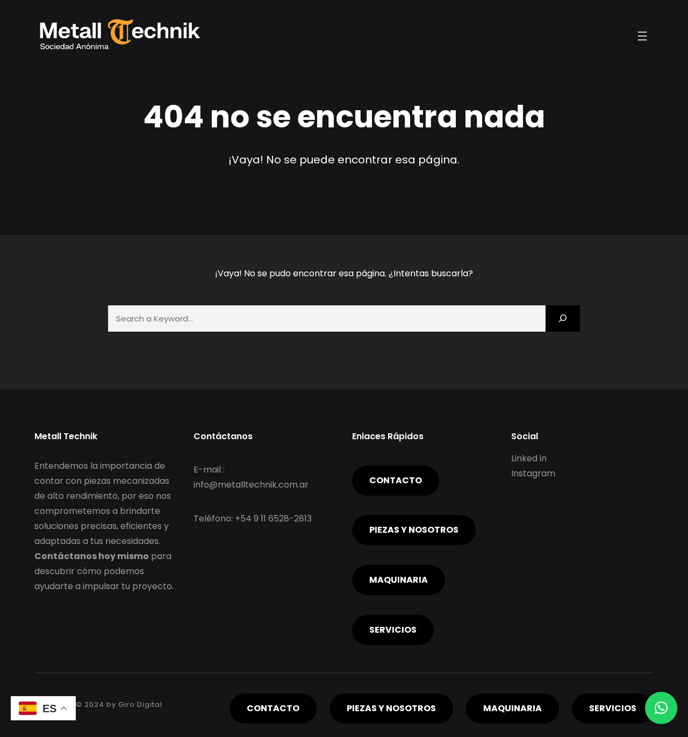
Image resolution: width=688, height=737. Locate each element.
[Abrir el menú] (642, 36)
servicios (393, 630)
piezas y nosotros (413, 530)
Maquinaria (398, 580)
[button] (661, 708)
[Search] (563, 318)
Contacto (395, 480)
